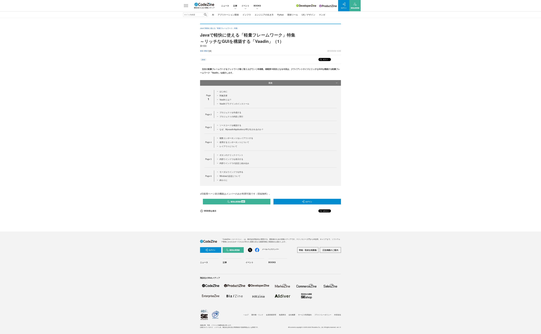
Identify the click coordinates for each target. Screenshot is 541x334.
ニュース (225, 5)
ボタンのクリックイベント (231, 155)
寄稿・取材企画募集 (308, 250)
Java (203, 59)
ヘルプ (246, 314)
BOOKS (257, 5)
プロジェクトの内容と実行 (231, 116)
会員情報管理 (271, 314)
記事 (235, 5)
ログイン (308, 201)
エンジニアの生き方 (264, 14)
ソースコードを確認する (230, 125)
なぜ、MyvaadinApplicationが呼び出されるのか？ (241, 129)
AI (213, 14)
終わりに (223, 180)
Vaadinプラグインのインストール (234, 103)
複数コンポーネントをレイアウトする (236, 138)
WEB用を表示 (210, 210)
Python (280, 14)
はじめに (223, 91)
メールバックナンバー (270, 249)
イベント (245, 5)
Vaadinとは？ (225, 99)
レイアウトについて (228, 146)
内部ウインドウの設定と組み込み (234, 163)
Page (208, 114)
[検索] (205, 15)
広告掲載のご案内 (330, 250)
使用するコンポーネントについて (234, 142)
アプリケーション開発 (228, 14)
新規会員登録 (238, 201)
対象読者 (223, 95)
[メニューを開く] (186, 5)
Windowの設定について (229, 176)
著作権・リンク (257, 314)
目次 (270, 82)
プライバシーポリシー (322, 314)
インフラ (246, 14)
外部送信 (337, 314)
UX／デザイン (308, 14)
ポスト (325, 59)
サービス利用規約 (305, 314)
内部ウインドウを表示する (231, 159)
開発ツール (292, 14)
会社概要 (292, 314)
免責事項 (282, 314)
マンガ (322, 14)
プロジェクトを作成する (230, 112)
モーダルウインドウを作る (231, 171)
